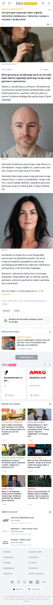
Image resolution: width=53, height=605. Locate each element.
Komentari (33, 557)
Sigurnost (7, 573)
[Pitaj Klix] (9, 3)
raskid (16, 310)
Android (6, 294)
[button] (44, 364)
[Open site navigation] (4, 3)
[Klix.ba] (26, 3)
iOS (39, 290)
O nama (32, 562)
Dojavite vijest (35, 551)
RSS (44, 582)
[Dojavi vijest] (42, 3)
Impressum (8, 557)
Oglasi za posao (36, 573)
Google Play (35, 589)
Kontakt (6, 562)
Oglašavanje (9, 568)
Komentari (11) (26, 357)
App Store (19, 589)
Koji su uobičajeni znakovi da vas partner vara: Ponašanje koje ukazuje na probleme (33, 342)
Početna (7, 551)
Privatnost (33, 568)
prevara (6, 310)
